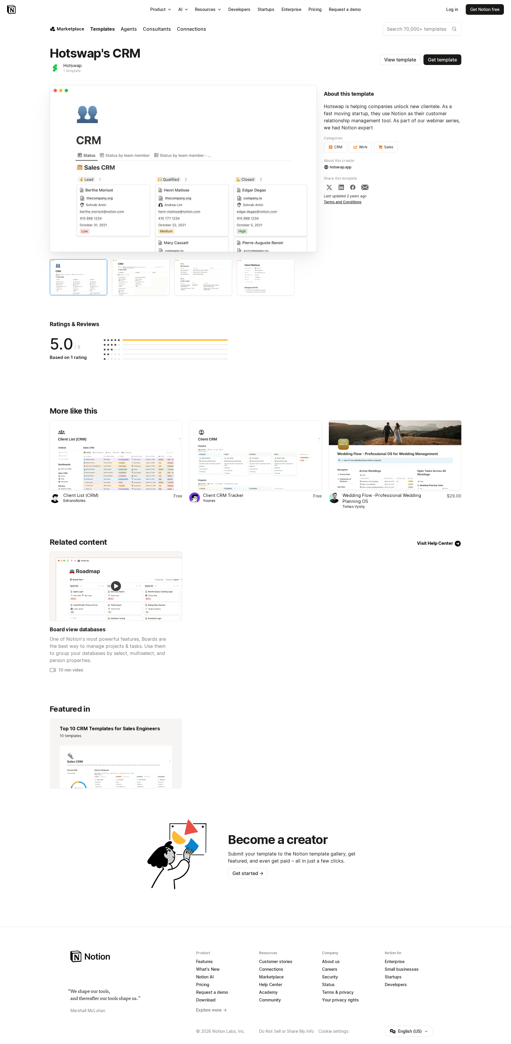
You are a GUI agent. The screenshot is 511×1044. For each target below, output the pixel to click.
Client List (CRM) (80, 495)
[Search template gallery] (454, 29)
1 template (72, 71)
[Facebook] (353, 187)
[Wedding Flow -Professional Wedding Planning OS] (395, 455)
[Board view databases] (116, 586)
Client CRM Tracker (223, 495)
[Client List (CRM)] (116, 455)
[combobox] (422, 28)
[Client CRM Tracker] (255, 455)
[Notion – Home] (12, 9)
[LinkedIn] (341, 187)
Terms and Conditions (343, 202)
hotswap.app (340, 167)
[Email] (365, 187)
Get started (247, 873)
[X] (329, 187)
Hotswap (72, 65)
